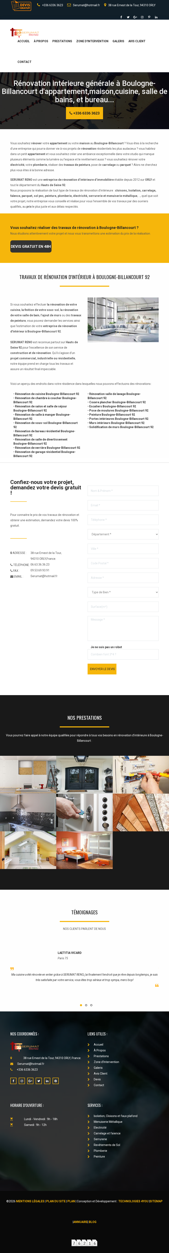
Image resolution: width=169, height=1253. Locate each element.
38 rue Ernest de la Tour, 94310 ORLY (132, 5)
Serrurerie (100, 1139)
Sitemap (156, 1201)
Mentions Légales (30, 1201)
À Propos (41, 41)
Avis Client (137, 41)
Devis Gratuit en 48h (31, 246)
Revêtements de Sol (107, 1145)
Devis (97, 1079)
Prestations (62, 41)
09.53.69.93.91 (40, 570)
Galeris (118, 41)
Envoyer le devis (102, 669)
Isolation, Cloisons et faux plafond (115, 1116)
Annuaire (80, 1222)
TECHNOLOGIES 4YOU (133, 1201)
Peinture (99, 1156)
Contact (25, 62)
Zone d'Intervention (92, 41)
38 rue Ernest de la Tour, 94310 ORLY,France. (46, 555)
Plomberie (100, 1150)
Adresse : (19, 553)
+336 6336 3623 (52, 5)
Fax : (16, 570)
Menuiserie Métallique (108, 1121)
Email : (18, 576)
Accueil (24, 41)
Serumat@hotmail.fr (86, 5)
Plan (71, 1201)
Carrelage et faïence (107, 1133)
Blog (92, 1222)
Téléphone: (21, 565)
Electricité (100, 1127)
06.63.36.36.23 (40, 564)
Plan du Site (56, 1201)
